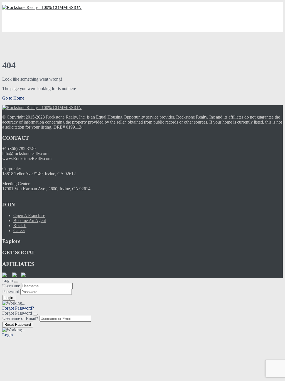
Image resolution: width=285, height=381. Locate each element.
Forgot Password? (18, 308)
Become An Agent (29, 220)
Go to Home (13, 98)
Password (10, 291)
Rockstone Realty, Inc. (66, 117)
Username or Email (20, 318)
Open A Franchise (29, 215)
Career (19, 230)
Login (7, 334)
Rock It (19, 225)
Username (11, 285)
